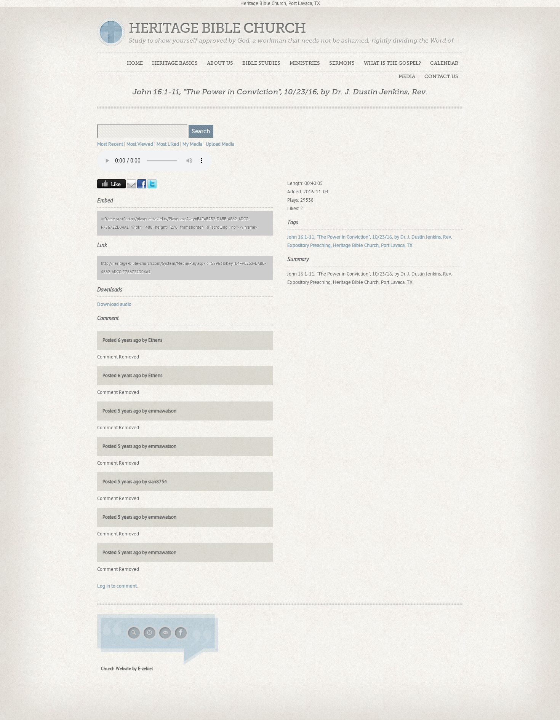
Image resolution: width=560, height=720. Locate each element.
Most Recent (110, 144)
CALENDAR (444, 63)
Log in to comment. (117, 586)
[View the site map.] (150, 639)
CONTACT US (441, 76)
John (292, 237)
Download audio (114, 304)
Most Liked (168, 144)
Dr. (403, 237)
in (344, 237)
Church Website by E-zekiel (127, 668)
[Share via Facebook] (141, 187)
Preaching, (321, 245)
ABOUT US (220, 63)
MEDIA (406, 76)
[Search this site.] (134, 639)
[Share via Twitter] (152, 187)
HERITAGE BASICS (175, 63)
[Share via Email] (131, 187)
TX (410, 245)
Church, (372, 245)
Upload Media (220, 144)
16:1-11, (306, 237)
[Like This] (111, 187)
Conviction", (359, 237)
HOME (135, 63)
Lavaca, (398, 245)
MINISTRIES (305, 63)
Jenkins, (434, 237)
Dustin (418, 237)
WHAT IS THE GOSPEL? (392, 63)
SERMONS (342, 63)
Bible (357, 245)
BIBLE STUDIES (261, 63)
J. (409, 237)
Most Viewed (139, 144)
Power (334, 237)
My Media (192, 144)
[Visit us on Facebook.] (181, 639)
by (396, 237)
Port (385, 245)
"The (321, 237)
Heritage (342, 245)
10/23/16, (382, 237)
